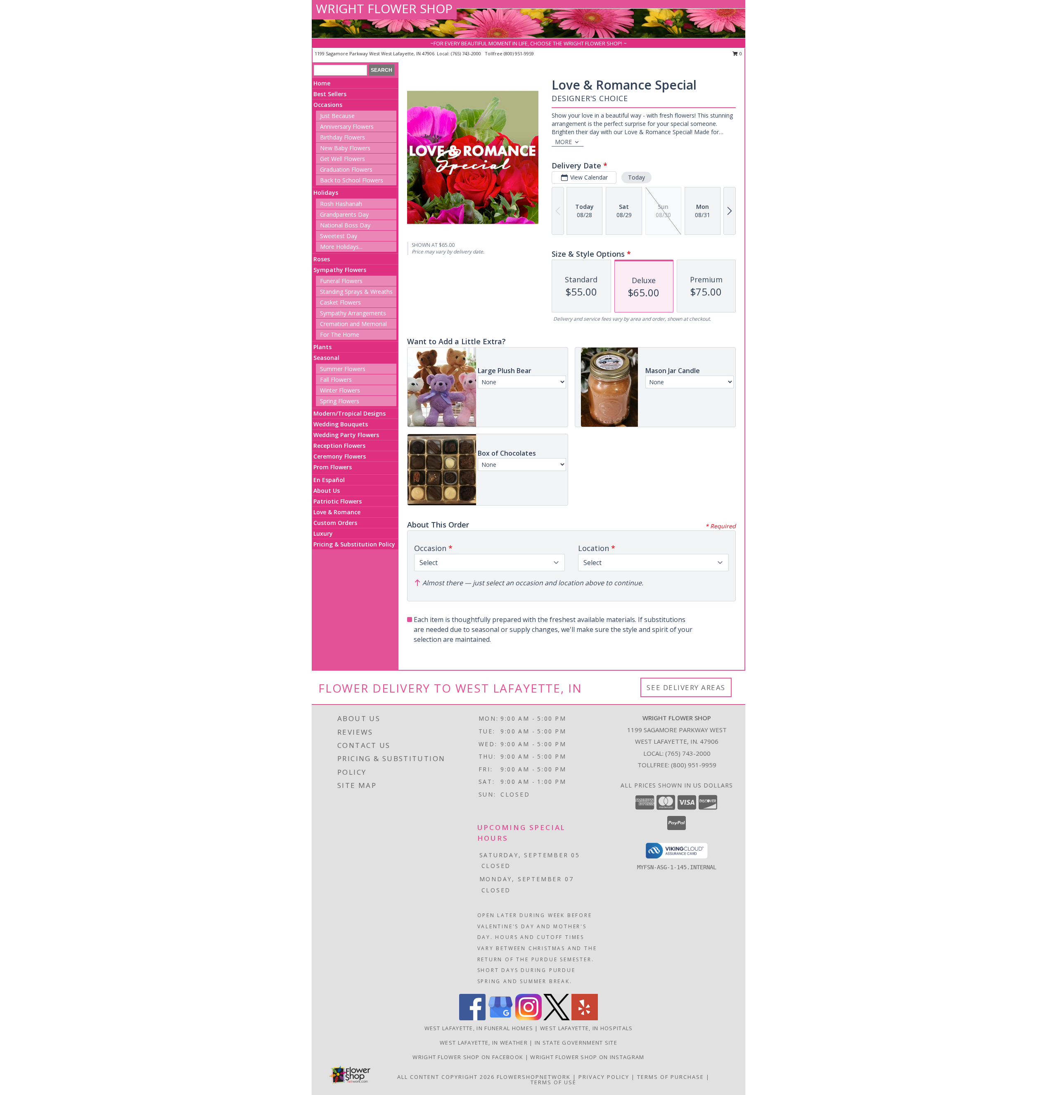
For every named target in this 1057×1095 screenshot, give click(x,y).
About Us (326, 490)
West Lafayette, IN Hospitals (586, 1028)
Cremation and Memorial (353, 324)
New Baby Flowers (345, 148)
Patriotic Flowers (337, 501)
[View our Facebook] (472, 1018)
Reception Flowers (339, 445)
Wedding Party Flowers (346, 435)
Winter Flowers (340, 390)
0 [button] (740, 53)
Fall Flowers (336, 379)
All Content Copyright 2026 (446, 1077)
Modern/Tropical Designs (349, 413)
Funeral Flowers (341, 281)
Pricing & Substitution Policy (354, 544)
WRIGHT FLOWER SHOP (384, 8)
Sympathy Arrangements (353, 313)
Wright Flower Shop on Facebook (468, 1057)
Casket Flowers (340, 302)
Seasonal (326, 358)
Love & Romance (336, 512)
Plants (322, 347)
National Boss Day (345, 225)
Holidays (325, 192)
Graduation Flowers (346, 169)
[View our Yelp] (584, 1018)
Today (636, 177)
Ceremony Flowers (339, 456)
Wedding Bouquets (340, 424)
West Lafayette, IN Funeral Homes (478, 1028)
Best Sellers (329, 94)
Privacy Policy (603, 1077)
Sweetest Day (338, 236)
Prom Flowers (332, 467)
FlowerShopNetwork (534, 1077)
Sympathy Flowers (339, 270)
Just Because (337, 116)
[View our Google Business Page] (500, 1018)
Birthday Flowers (342, 137)
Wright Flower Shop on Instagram (587, 1057)
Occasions (327, 105)
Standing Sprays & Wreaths (356, 292)
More (563, 142)
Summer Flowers (342, 369)
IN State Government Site (576, 1042)
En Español (329, 480)
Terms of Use (553, 1082)
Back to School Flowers (351, 180)
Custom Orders (335, 523)
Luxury (323, 533)
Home (321, 83)
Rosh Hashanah (341, 204)
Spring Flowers (339, 401)
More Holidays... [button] (341, 247)
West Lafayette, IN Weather (484, 1042)
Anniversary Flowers (347, 126)
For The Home (339, 334)
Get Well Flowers (342, 159)
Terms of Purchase (670, 1077)
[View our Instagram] (528, 1018)
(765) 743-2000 (466, 53)
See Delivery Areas (686, 687)
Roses (321, 259)
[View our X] (556, 1018)
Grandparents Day (344, 214)
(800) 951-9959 (519, 53)
